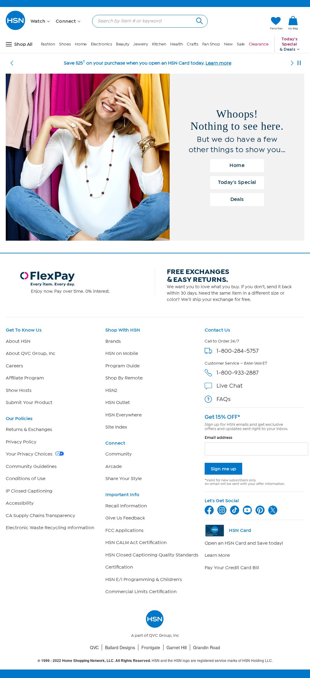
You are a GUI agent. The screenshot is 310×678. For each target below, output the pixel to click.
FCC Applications (124, 530)
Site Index (116, 427)
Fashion (48, 44)
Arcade (113, 466)
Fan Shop (211, 44)
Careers (14, 366)
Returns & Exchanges (29, 429)
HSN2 (111, 390)
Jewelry (140, 44)
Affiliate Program (25, 378)
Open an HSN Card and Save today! (244, 543)
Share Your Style (123, 478)
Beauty (122, 44)
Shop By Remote (124, 378)
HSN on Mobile (121, 353)
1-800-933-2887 (237, 372)
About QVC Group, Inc (30, 353)
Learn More (217, 555)
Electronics (101, 44)
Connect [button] (66, 21)
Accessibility (20, 503)
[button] (237, 23)
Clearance (259, 44)
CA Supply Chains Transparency (40, 515)
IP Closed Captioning (29, 491)
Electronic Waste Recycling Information (50, 527)
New (228, 44)
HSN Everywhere (123, 415)
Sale (241, 44)
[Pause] (299, 63)
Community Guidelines (31, 466)
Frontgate (150, 647)
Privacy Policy (21, 442)
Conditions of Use (25, 478)
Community (118, 454)
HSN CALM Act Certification (136, 542)
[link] (293, 23)
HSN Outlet (117, 402)
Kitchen (159, 44)
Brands (113, 341)
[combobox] (147, 21)
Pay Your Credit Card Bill (232, 567)
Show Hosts (18, 390)
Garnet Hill (177, 647)
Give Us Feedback (125, 518)
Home (81, 44)
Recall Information (126, 506)
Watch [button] (39, 21)
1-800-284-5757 (237, 350)
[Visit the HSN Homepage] (16, 29)
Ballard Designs (120, 647)
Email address (218, 437)
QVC (94, 647)
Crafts (192, 44)
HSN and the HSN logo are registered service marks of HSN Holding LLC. (155, 660)
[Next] (292, 63)
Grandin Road (206, 647)
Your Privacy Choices (30, 454)
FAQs (223, 399)
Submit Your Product (29, 402)
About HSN (18, 341)
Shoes (65, 44)
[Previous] (11, 63)
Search (198, 20)
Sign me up (223, 469)
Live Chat (229, 385)
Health (176, 44)
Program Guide (122, 366)
